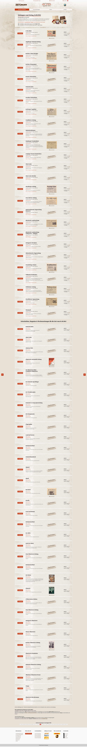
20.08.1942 (28, 644)
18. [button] (46, 724)
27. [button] (60, 724)
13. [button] (38, 724)
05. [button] (26, 724)
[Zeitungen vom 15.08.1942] (84, 375)
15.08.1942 (28, 360)
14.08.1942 (28, 328)
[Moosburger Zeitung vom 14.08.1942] (53, 189)
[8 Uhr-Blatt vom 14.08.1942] (53, 33)
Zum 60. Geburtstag (38, 735)
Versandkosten (18, 736)
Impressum (17, 739)
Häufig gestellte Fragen (19, 733)
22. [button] (52, 724)
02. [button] (21, 724)
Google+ (66, 735)
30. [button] (65, 724)
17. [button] (45, 724)
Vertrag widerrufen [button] (28, 733)
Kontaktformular (18, 735)
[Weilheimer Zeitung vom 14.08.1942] (53, 290)
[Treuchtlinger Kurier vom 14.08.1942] (53, 267)
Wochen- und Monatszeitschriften (30, 712)
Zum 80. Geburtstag (38, 737)
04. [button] (24, 724)
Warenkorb (65, 0)
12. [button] (37, 724)
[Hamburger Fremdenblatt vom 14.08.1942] (53, 145)
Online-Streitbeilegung (19, 734)
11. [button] (35, 724)
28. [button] (62, 724)
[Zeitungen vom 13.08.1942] (2, 375)
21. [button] (51, 724)
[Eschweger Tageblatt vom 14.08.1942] (53, 111)
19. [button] (48, 724)
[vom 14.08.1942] (53, 361)
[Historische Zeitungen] (21, 4)
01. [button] (20, 724)
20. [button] (49, 724)
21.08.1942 (28, 698)
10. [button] (34, 724)
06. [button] (27, 724)
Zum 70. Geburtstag (38, 736)
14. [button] (40, 724)
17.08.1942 (28, 513)
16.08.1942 (28, 491)
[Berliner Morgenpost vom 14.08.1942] (53, 67)
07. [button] (29, 724)
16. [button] (43, 724)
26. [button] (59, 724)
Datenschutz (18, 738)
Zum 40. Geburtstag (38, 733)
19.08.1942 (28, 576)
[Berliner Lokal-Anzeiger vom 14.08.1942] (53, 56)
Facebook (66, 733)
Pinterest (66, 737)
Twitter (66, 736)
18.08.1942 (28, 534)
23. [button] (54, 724)
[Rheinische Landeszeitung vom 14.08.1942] (53, 223)
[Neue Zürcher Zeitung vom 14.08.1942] (53, 201)
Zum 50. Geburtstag (38, 734)
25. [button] (57, 724)
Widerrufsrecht (18, 737)
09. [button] (32, 724)
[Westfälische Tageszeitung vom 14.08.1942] (53, 301)
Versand (69, 33)
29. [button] (63, 724)
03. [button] (23, 724)
